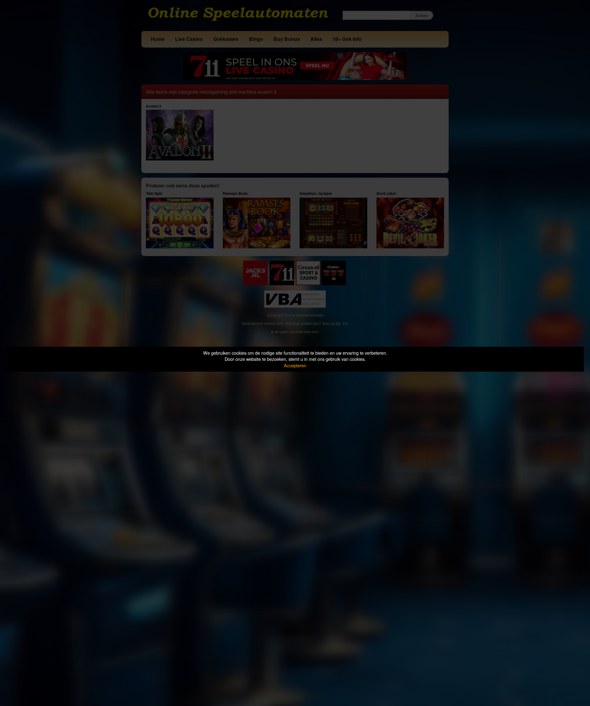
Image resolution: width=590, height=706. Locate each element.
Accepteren (295, 365)
